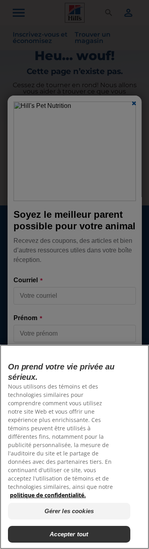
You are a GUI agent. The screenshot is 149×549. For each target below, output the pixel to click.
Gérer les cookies (69, 511)
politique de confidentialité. (48, 495)
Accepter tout (69, 534)
